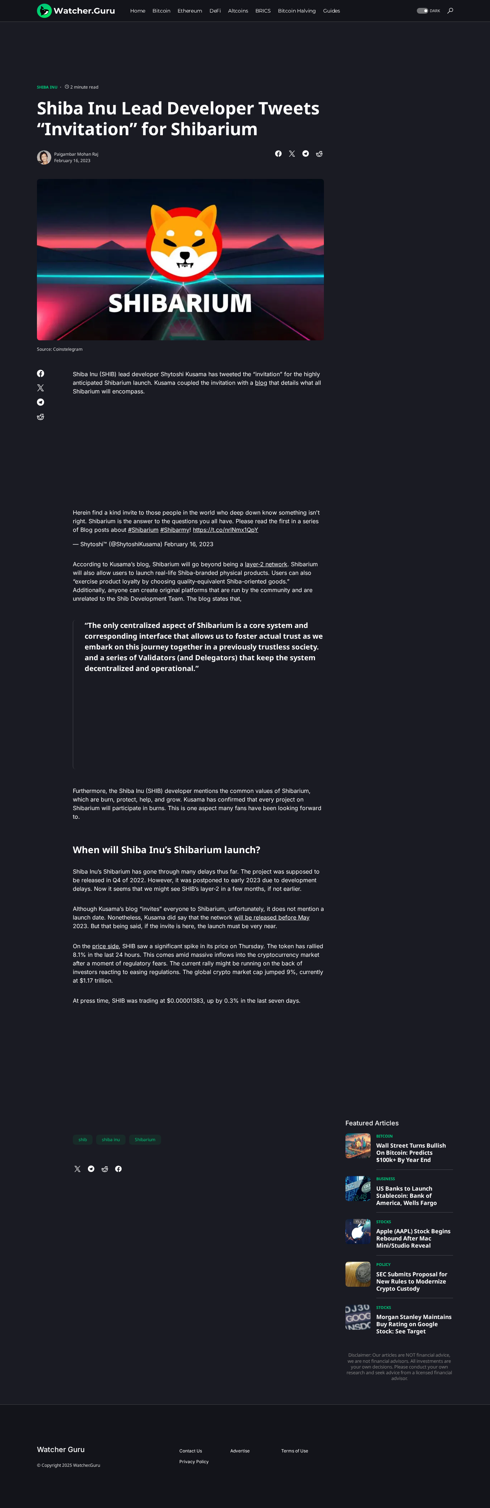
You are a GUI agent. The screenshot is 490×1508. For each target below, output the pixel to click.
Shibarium (145, 1139)
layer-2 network (266, 564)
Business (385, 1178)
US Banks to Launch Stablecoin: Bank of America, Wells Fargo (406, 1195)
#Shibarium (143, 529)
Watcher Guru (61, 1449)
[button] (427, 11)
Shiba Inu (47, 87)
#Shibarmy (174, 529)
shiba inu (111, 1139)
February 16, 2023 (188, 544)
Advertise (240, 1450)
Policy (383, 1264)
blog (261, 382)
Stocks (383, 1221)
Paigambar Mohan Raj (76, 154)
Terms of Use (294, 1450)
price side (105, 946)
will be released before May (272, 917)
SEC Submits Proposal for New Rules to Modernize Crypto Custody (411, 1281)
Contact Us (190, 1450)
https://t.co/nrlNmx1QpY (225, 529)
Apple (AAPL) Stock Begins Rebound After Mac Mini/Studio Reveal (413, 1238)
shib (83, 1139)
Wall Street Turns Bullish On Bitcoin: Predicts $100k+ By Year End (411, 1152)
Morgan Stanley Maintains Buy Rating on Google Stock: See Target (414, 1324)
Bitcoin (384, 1136)
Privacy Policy (194, 1461)
